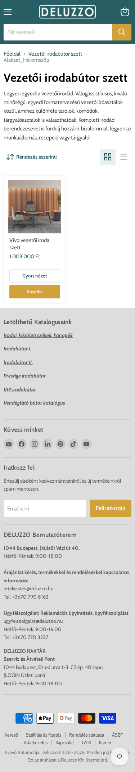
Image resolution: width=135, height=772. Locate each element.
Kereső (11, 735)
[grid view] (108, 157)
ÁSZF (117, 735)
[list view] (123, 157)
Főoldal (12, 54)
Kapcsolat (64, 742)
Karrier (105, 742)
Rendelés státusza (86, 735)
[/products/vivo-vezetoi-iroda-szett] (34, 206)
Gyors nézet (34, 276)
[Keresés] (121, 32)
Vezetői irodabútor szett (55, 54)
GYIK (86, 742)
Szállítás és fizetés (43, 735)
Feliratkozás (111, 508)
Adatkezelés (36, 742)
